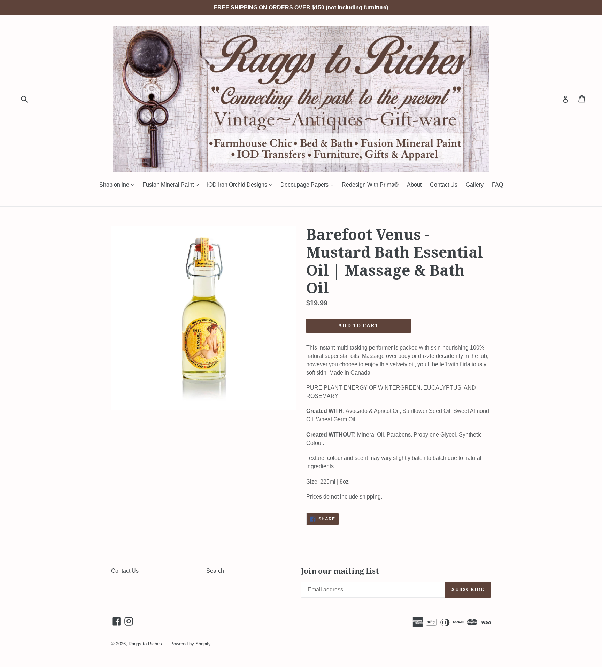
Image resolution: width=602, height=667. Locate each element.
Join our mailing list (340, 571)
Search (215, 571)
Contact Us (443, 185)
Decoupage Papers (308, 184)
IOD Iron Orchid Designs (241, 184)
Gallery (475, 185)
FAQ (497, 185)
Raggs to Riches (145, 643)
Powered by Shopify (190, 643)
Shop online (118, 184)
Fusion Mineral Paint (172, 184)
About (414, 185)
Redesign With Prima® (370, 185)
